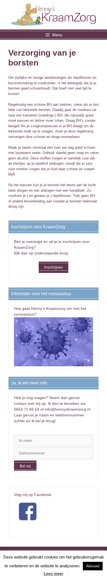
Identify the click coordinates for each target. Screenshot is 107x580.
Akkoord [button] (92, 566)
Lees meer (53, 573)
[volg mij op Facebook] (27, 524)
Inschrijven (53, 267)
